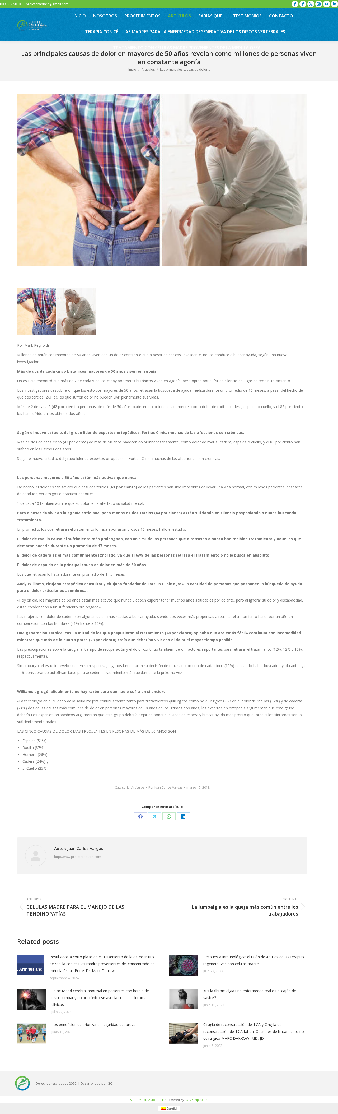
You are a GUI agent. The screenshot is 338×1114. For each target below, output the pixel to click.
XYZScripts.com (197, 1100)
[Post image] (30, 965)
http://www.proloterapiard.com (77, 856)
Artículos (137, 787)
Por (165, 787)
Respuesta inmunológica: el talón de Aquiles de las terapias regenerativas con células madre (253, 960)
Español (171, 1108)
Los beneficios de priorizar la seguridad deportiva (93, 1024)
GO (110, 1083)
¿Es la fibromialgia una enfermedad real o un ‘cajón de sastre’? (249, 994)
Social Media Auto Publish (148, 1100)
